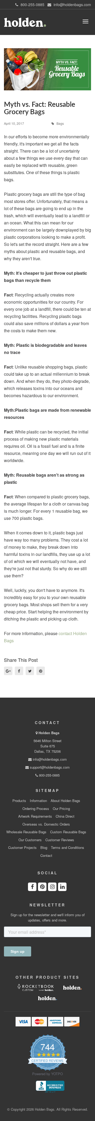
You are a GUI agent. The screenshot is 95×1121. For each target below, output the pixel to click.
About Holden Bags (65, 800)
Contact (46, 855)
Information (38, 800)
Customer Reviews (59, 840)
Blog (43, 847)
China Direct (65, 816)
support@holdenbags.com (49, 767)
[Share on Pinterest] (40, 671)
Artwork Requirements (35, 816)
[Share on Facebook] (19, 671)
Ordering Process (35, 808)
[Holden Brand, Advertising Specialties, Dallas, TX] (50, 1086)
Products (19, 800)
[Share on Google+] (8, 671)
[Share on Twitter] (30, 671)
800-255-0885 (49, 775)
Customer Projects (22, 847)
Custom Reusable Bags (68, 832)
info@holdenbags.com (49, 759)
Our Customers (30, 840)
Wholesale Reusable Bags (26, 832)
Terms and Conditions (67, 847)
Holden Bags (49, 732)
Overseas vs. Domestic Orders (46, 824)
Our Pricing (61, 808)
